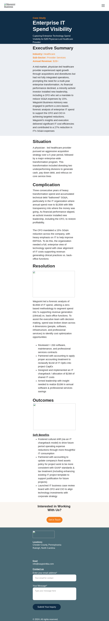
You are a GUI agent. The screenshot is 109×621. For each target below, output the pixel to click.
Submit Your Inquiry (46, 607)
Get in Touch (54, 520)
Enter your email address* (45, 573)
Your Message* (40, 586)
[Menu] (103, 5)
